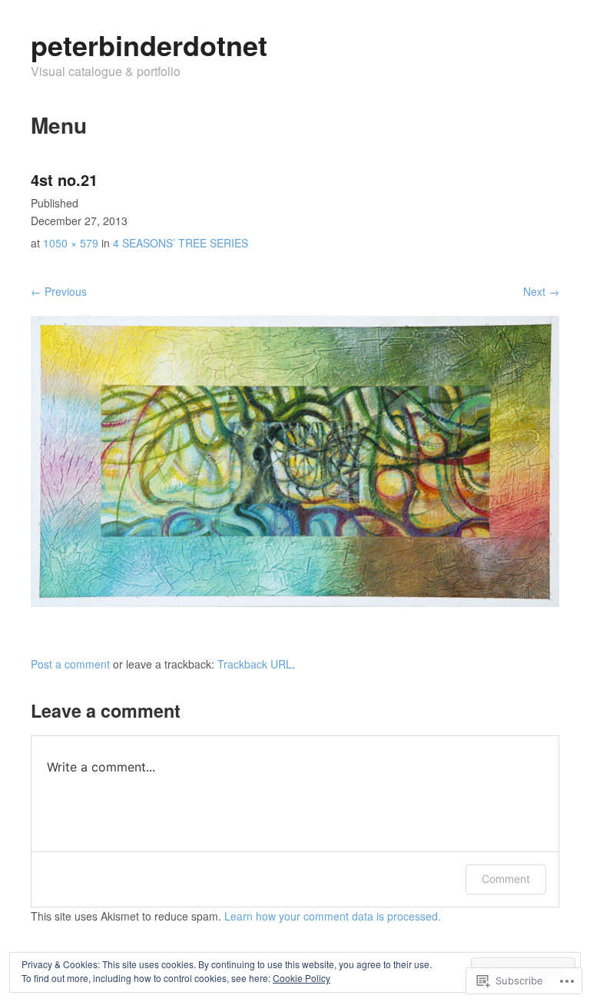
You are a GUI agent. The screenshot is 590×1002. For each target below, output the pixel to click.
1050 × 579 (70, 242)
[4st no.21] (295, 602)
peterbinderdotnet (149, 45)
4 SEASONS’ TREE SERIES (180, 242)
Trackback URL (254, 664)
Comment (506, 878)
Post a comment (70, 664)
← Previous (59, 291)
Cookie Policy (301, 977)
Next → (541, 291)
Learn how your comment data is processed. (332, 916)
